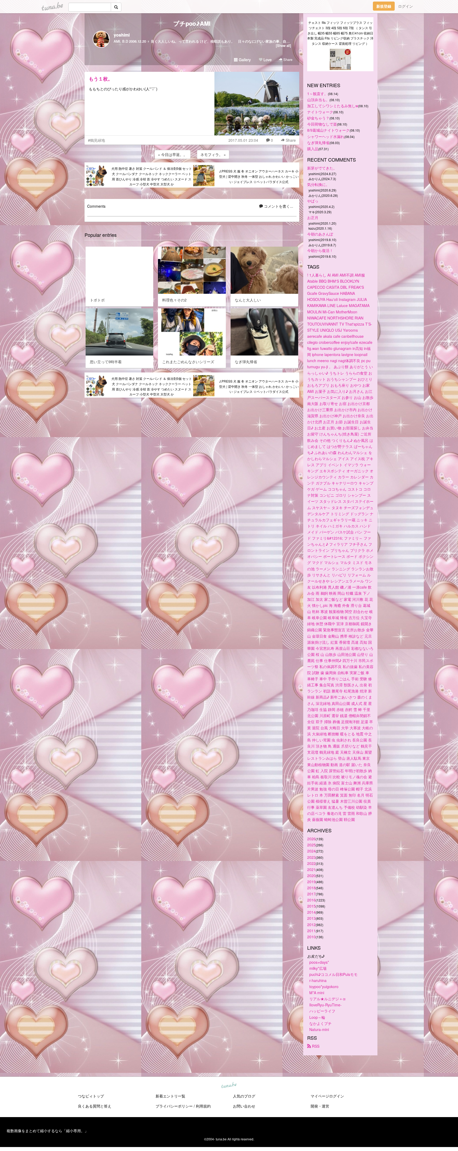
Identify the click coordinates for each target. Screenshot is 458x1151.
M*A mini (316, 992)
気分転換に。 (318, 184)
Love (267, 59)
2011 (311, 930)
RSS (315, 1046)
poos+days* (319, 962)
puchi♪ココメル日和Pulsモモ (333, 974)
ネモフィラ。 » (213, 154)
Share (287, 59)
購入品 (312, 148)
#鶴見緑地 (96, 140)
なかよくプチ (320, 1023)
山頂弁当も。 (318, 99)
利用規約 (203, 1106)
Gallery (244, 59)
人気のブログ (244, 1096)
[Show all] (283, 45)
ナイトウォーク (320, 111)
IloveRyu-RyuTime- (325, 1004)
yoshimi (122, 35)
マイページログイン (327, 1096)
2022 (311, 863)
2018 (311, 887)
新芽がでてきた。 (322, 168)
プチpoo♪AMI (191, 23)
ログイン (405, 6)
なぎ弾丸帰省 (318, 142)
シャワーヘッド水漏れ (325, 136)
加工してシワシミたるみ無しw (332, 105)
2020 (311, 875)
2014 (311, 912)
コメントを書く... (278, 206)
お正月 (312, 217)
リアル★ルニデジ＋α (327, 998)
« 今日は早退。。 (172, 154)
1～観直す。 (317, 93)
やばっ (312, 200)
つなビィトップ (91, 1096)
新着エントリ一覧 (170, 1096)
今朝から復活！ (320, 250)
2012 (311, 924)
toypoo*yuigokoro (323, 986)
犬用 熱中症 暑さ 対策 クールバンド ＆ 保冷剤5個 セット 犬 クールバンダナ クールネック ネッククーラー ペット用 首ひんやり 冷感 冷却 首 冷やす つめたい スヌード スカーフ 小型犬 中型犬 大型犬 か (151, 176)
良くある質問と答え (94, 1106)
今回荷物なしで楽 (322, 124)
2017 (311, 893)
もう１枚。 (101, 78)
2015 (311, 906)
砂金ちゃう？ (318, 118)
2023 (311, 857)
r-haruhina (318, 980)
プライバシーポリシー (174, 1106)
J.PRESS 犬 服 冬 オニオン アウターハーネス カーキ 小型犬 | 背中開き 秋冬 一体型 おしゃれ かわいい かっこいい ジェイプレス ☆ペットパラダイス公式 (259, 176)
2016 (311, 900)
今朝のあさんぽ (320, 234)
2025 (311, 844)
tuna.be (229, 1085)
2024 (311, 851)
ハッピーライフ (322, 1011)
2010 (311, 936)
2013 (311, 918)
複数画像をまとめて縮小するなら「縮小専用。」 (47, 1130)
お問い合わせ (244, 1106)
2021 (311, 869)
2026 (311, 838)
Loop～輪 (317, 1017)
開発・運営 (320, 1106)
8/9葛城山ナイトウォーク (328, 130)
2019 (311, 881)
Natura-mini (319, 1029)
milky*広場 (318, 968)
